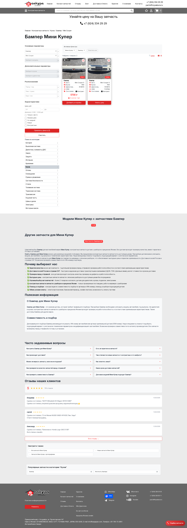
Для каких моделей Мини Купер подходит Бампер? (113, 374)
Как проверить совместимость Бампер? (40, 374)
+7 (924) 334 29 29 (155, 2)
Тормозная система (33, 191)
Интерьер (29, 160)
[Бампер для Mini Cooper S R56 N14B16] (74, 68)
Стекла (28, 184)
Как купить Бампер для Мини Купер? (39, 348)
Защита (28, 156)
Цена (152, 56)
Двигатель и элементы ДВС (36, 150)
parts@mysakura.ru (154, 5)
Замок (28, 153)
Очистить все (92, 50)
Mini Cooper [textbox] (41, 56)
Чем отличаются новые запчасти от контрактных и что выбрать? (119, 355)
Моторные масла (32, 208)
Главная (49, 4)
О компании (126, 4)
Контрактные (32, 125)
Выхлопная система (33, 146)
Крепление (29, 163)
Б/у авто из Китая (82, 511)
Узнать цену (99, 102)
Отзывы (78, 4)
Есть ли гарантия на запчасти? (106, 348)
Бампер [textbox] (41, 51)
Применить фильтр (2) (42, 130)
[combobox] (42, 51)
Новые (29, 123)
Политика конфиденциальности (35, 500)
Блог (87, 4)
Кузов (28, 167)
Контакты (138, 4)
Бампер (60, 471)
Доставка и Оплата (100, 4)
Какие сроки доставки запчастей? (108, 368)
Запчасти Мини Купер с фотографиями (43, 454)
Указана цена (31, 118)
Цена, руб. (28, 106)
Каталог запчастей (64, 4)
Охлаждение (30, 174)
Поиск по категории (32, 139)
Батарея (29, 143)
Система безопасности (34, 181)
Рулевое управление (33, 177)
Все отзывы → (93, 439)
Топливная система (33, 187)
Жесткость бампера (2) (93, 241)
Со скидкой (31, 120)
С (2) (93, 225)
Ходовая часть (31, 198)
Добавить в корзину (74, 102)
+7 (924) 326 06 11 (156, 495)
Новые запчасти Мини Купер (105, 450)
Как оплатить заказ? (103, 361)
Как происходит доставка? (35, 355)
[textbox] (41, 60)
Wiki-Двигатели (81, 506)
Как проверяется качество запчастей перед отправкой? (46, 368)
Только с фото (32, 115)
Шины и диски (31, 201)
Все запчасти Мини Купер (39, 450)
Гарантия (115, 4)
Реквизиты (35, 507)
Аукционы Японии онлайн (84, 515)
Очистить (41, 135)
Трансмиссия (30, 194)
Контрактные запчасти (36, 10)
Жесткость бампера (126, 471)
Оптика (28, 170)
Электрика (29, 205)
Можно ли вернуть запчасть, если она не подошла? (44, 361)
